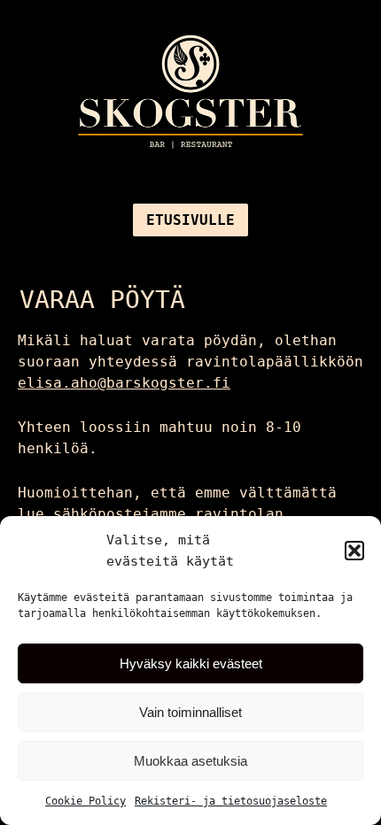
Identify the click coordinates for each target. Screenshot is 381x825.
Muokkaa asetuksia (190, 760)
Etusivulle (190, 220)
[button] (354, 550)
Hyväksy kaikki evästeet (191, 663)
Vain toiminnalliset (190, 712)
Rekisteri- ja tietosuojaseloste (231, 801)
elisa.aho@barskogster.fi (124, 382)
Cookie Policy (85, 801)
